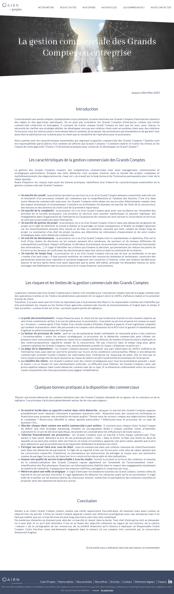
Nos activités (68, 7)
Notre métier (46, 7)
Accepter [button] (95, 590)
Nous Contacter (161, 7)
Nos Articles (109, 7)
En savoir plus (107, 590)
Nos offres (89, 7)
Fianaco (162, 581)
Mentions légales (145, 581)
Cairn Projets (47, 581)
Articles (114, 581)
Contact (127, 581)
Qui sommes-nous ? (134, 7)
